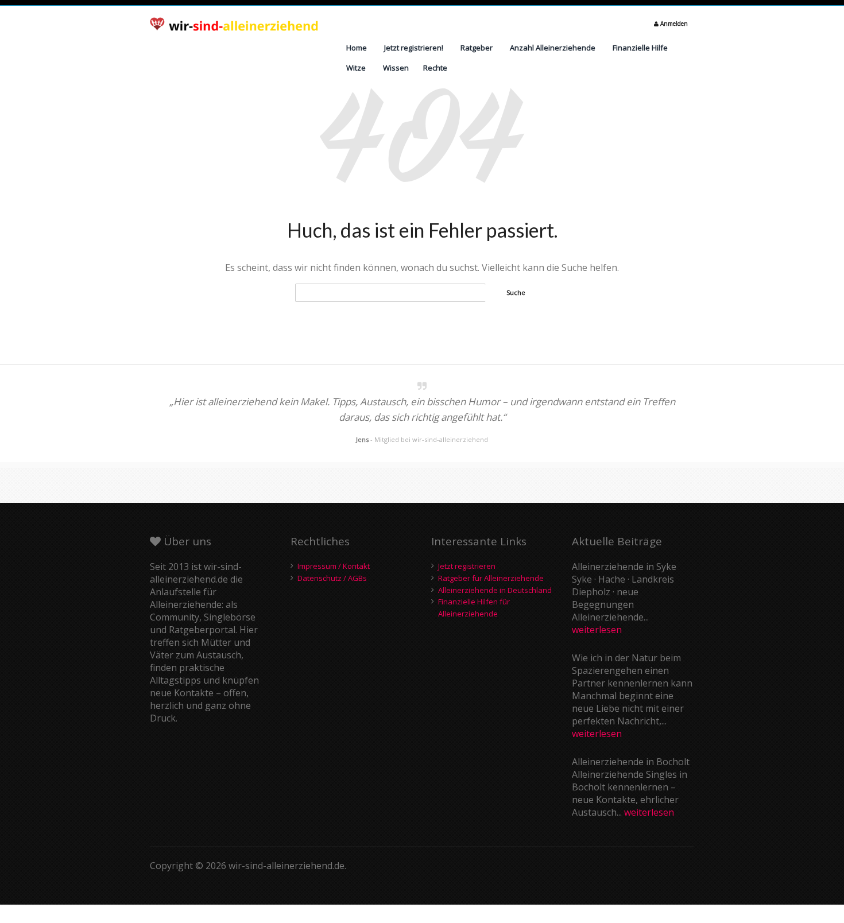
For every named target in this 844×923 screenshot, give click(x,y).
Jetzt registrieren (466, 566)
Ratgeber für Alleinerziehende (491, 578)
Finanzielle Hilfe (640, 47)
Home (356, 47)
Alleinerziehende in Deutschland (495, 590)
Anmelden (673, 24)
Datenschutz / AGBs (332, 578)
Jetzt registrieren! (413, 47)
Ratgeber (476, 47)
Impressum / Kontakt (333, 566)
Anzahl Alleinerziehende (552, 47)
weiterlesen (597, 629)
